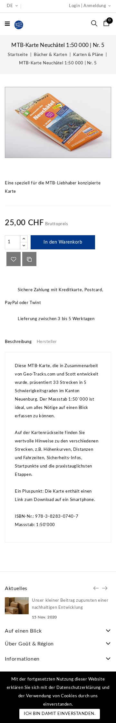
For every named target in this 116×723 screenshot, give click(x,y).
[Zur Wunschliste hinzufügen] (13, 259)
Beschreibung (18, 342)
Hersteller (47, 342)
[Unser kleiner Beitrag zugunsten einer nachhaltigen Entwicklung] (17, 605)
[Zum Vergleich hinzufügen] (29, 259)
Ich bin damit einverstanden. (59, 714)
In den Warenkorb (63, 242)
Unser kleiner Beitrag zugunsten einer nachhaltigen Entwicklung (70, 604)
